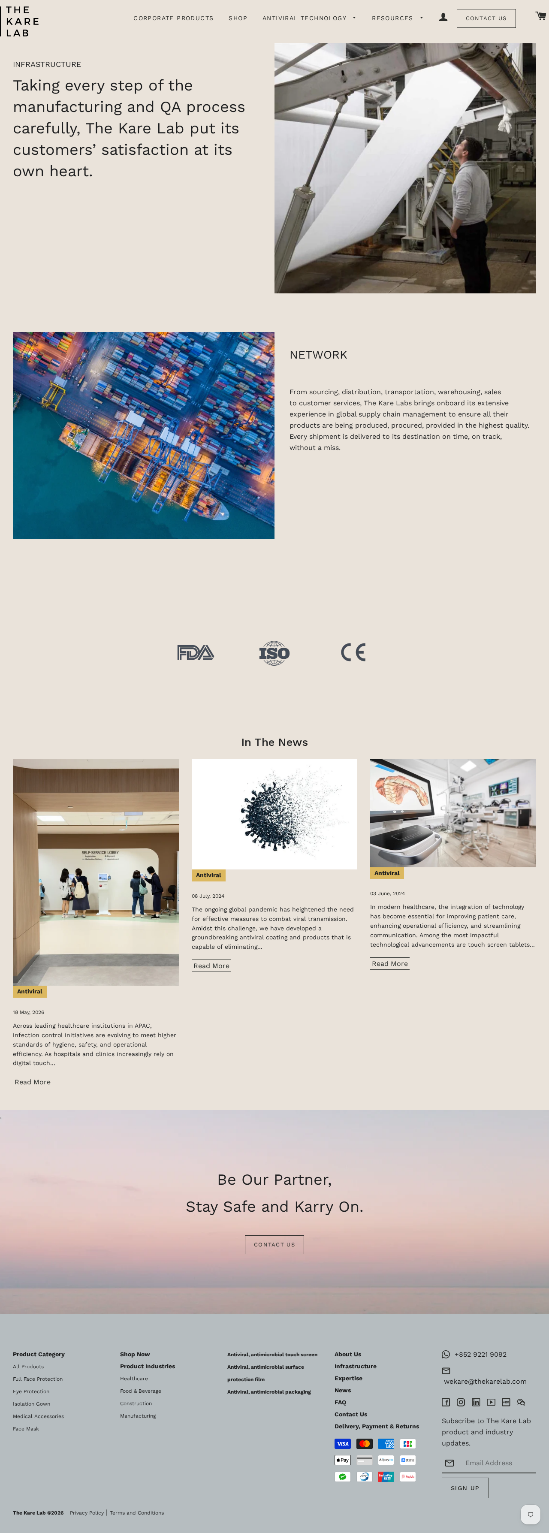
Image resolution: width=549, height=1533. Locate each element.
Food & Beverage (140, 1391)
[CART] (541, 16)
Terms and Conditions (137, 1513)
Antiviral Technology (305, 18)
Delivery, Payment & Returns (377, 1426)
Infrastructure (356, 1366)
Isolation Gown (31, 1404)
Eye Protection (31, 1391)
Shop (238, 18)
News (343, 1390)
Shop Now (135, 1354)
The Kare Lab (29, 1513)
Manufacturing (138, 1416)
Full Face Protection (38, 1379)
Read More (33, 1082)
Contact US (274, 1244)
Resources (394, 18)
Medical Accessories (38, 1416)
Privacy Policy (87, 1513)
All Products (28, 1367)
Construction (136, 1403)
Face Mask (26, 1429)
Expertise (348, 1378)
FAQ (340, 1402)
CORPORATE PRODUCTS (173, 18)
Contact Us (486, 18)
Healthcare (134, 1379)
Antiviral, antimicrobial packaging (269, 1392)
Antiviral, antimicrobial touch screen (272, 1355)
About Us (348, 1354)
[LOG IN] (443, 17)
